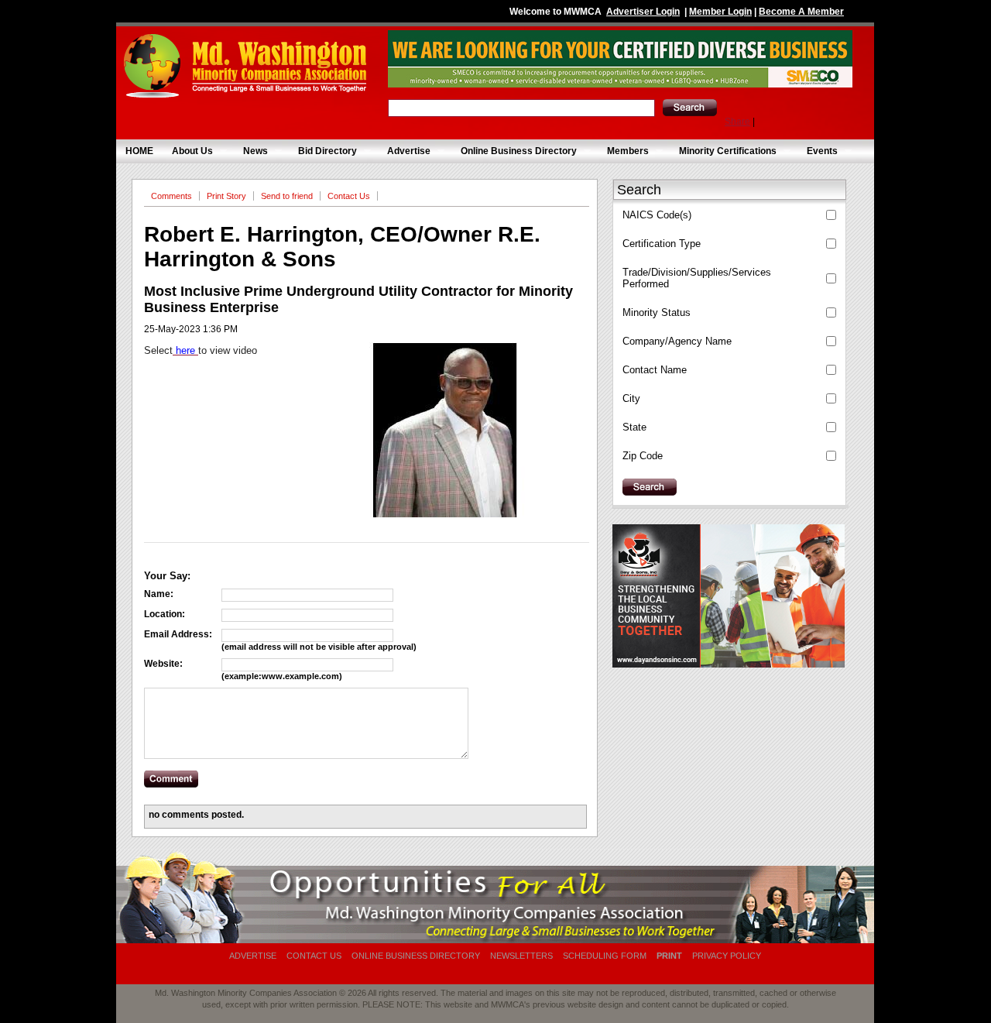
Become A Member (801, 11)
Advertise (404, 151)
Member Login (720, 11)
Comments (171, 196)
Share (737, 121)
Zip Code (642, 456)
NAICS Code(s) (656, 215)
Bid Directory (323, 151)
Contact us (313, 955)
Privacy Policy (726, 955)
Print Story (226, 196)
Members (623, 151)
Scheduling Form (604, 955)
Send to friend (287, 196)
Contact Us (348, 196)
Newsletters (521, 955)
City (631, 398)
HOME (139, 151)
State (634, 427)
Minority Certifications (723, 151)
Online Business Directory (514, 151)
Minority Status (656, 312)
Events (817, 151)
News (251, 151)
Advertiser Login (643, 11)
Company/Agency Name (677, 341)
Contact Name (654, 370)
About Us (188, 151)
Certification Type (661, 243)
